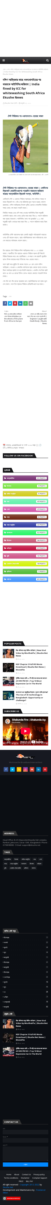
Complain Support (39, 1178)
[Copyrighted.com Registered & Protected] (12, 1199)
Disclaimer (25, 1178)
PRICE (21, 1181)
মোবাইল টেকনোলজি (23, 563)
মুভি (23, 556)
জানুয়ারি (25, 957)
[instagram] (25, 769)
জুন (25, 952)
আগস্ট (25, 942)
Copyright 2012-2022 (29, 1184)
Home (8, 1174)
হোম (4, 69)
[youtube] (32, 769)
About (16, 1174)
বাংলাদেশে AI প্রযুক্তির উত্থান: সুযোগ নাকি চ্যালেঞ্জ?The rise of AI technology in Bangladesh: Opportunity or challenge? (32, 696)
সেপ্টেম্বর (25, 977)
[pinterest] (45, 769)
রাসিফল (23, 571)
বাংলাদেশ (23, 532)
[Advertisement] (25, 28)
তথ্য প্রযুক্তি (23, 525)
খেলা (8, 69)
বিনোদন (23, 540)
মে (26, 992)
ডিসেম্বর (25, 937)
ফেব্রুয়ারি (26, 1002)
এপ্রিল (25, 997)
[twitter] (12, 769)
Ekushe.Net (8, 1187)
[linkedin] (38, 769)
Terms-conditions (11, 1178)
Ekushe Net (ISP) (11, 103)
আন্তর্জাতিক (23, 478)
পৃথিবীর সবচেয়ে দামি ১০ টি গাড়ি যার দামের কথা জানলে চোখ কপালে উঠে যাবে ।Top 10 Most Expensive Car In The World (31, 681)
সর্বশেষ (23, 579)
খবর (23, 501)
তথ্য (23, 517)
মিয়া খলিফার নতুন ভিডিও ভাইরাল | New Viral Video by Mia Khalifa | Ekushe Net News (32, 653)
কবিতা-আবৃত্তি (23, 493)
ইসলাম (23, 486)
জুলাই (25, 947)
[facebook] (6, 769)
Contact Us (26, 1174)
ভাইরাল (23, 548)
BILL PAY (29, 1181)
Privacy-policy (39, 1174)
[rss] (19, 769)
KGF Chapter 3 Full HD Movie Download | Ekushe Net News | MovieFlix (30, 667)
